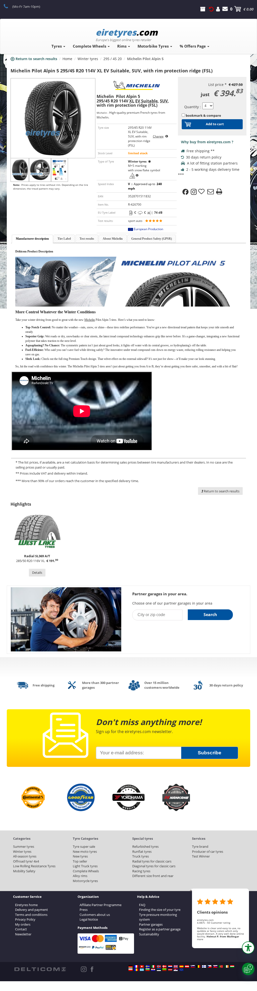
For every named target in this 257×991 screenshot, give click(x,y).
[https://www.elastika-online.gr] (142, 969)
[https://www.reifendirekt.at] (187, 966)
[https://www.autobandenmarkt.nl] (170, 966)
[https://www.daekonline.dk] (164, 966)
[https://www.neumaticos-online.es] (181, 966)
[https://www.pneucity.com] (221, 966)
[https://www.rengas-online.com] (204, 966)
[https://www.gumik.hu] (232, 966)
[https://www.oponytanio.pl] (130, 969)
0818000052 (8, 6)
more (200, 939)
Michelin (89, 320)
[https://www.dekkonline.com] (159, 966)
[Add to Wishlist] (202, 192)
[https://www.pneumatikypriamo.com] (215, 966)
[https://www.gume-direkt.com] (193, 966)
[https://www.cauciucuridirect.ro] (136, 969)
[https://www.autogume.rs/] (176, 969)
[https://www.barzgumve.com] (148, 969)
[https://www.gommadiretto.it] (153, 966)
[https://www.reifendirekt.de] (130, 966)
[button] (248, 947)
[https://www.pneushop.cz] (210, 966)
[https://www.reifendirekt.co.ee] (159, 969)
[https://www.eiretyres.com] (227, 966)
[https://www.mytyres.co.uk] (176, 966)
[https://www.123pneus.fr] (136, 966)
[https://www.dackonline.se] (148, 966)
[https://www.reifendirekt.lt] (164, 969)
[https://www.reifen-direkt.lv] (170, 969)
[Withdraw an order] (211, 9)
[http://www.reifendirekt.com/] (181, 969)
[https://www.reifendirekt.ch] (142, 966)
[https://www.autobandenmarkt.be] (198, 966)
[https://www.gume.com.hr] (153, 969)
